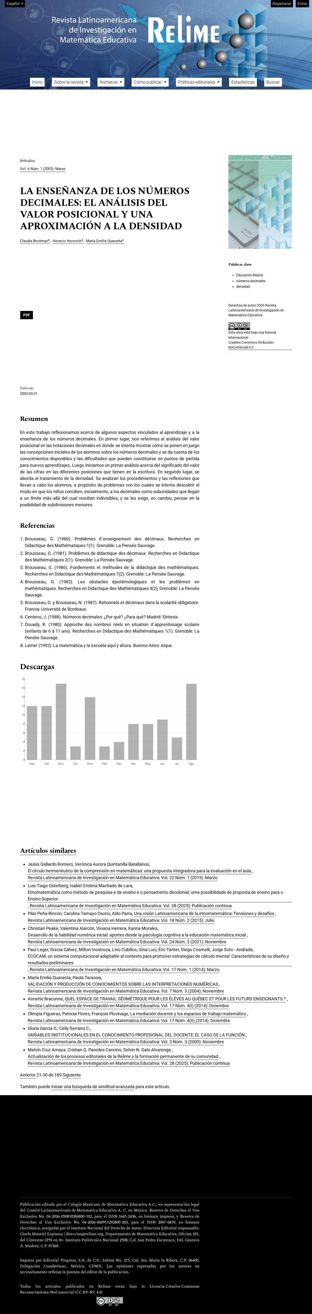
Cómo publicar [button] (148, 82)
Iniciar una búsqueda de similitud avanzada (93, 1086)
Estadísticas (243, 82)
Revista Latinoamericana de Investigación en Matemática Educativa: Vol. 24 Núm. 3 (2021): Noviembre (127, 941)
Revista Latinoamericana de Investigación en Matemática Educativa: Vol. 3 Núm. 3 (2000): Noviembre (126, 1041)
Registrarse (282, 3)
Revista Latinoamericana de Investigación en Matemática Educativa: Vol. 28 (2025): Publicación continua (131, 905)
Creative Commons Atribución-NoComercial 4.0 (251, 344)
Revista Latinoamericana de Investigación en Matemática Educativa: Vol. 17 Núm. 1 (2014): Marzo (124, 969)
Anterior (28, 1074)
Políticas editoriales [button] (197, 82)
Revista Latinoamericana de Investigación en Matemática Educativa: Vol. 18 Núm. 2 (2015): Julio (121, 920)
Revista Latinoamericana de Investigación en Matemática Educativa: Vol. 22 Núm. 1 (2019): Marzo (122, 877)
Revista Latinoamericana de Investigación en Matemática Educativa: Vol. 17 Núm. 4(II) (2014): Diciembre (129, 1020)
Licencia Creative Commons (174, 1287)
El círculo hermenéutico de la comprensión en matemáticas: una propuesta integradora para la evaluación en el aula (139, 870)
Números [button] (109, 82)
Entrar (302, 3)
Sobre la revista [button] (69, 82)
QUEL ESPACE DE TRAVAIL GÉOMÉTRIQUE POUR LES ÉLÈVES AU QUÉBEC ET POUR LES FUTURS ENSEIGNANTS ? (175, 998)
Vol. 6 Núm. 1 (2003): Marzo (43, 169)
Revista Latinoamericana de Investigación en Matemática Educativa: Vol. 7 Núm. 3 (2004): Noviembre (126, 991)
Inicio (37, 82)
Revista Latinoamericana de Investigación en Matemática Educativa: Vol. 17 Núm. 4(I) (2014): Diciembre (128, 1005)
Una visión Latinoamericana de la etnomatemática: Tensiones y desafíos (204, 913)
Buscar (273, 82)
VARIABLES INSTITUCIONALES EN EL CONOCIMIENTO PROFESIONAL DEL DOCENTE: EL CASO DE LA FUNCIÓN (136, 1034)
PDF (26, 315)
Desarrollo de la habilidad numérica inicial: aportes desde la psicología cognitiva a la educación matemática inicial (137, 934)
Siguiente (72, 1074)
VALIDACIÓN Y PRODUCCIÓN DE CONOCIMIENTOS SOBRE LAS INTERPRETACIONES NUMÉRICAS (123, 984)
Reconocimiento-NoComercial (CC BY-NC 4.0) (61, 1292)
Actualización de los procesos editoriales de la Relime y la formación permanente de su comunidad (123, 1056)
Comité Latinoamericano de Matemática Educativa (72, 1211)
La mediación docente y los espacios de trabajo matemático (188, 1013)
